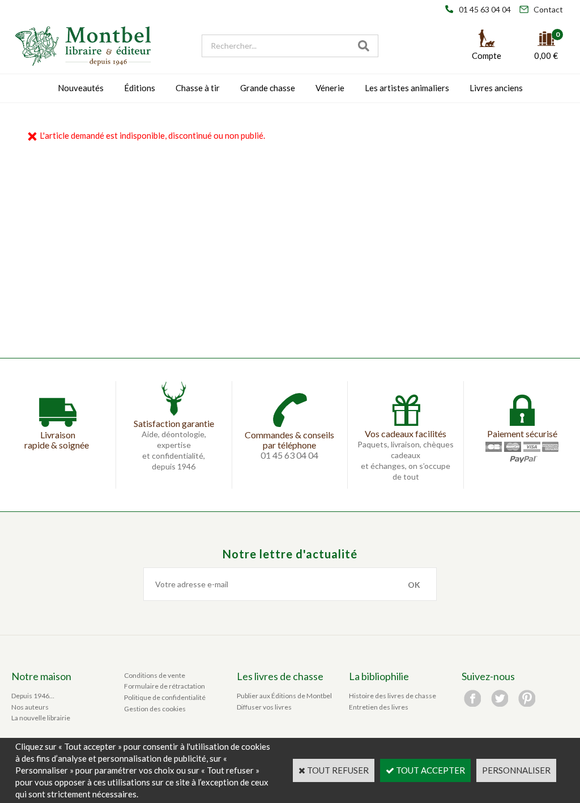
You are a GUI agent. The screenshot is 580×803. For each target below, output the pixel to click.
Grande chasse (267, 88)
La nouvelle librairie (40, 718)
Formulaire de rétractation (164, 686)
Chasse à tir (198, 88)
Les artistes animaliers (407, 88)
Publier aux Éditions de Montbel (284, 695)
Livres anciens (496, 88)
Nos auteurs (30, 707)
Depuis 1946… (32, 695)
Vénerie (329, 88)
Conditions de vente (154, 675)
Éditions (139, 88)
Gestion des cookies (155, 708)
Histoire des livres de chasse (392, 695)
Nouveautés (81, 88)
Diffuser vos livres (264, 707)
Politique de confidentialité (165, 697)
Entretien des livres (378, 707)
